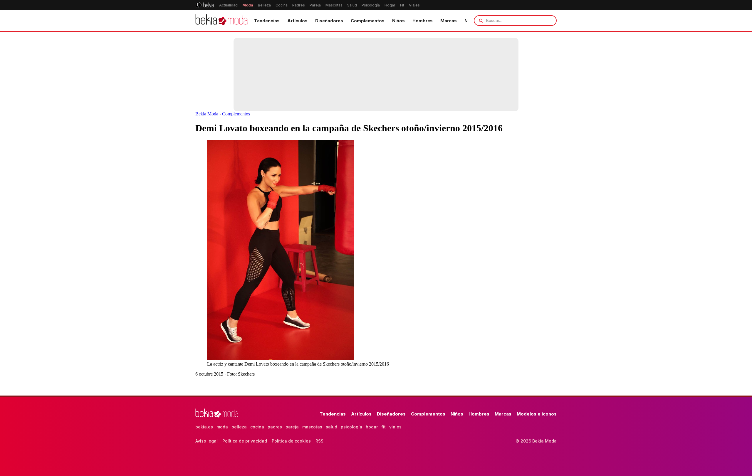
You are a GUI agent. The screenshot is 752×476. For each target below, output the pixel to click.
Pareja (315, 5)
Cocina (282, 5)
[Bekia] (204, 5)
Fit (402, 5)
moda (222, 426)
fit (383, 426)
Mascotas (334, 5)
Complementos (368, 20)
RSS (319, 440)
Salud (352, 5)
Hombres (422, 20)
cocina (257, 426)
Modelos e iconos (537, 414)
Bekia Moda (206, 113)
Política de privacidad (244, 440)
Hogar (390, 5)
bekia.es (204, 426)
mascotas (312, 426)
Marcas (448, 20)
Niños (398, 20)
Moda (247, 5)
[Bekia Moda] (221, 20)
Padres (298, 5)
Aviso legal (206, 440)
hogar (372, 426)
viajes (395, 426)
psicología (351, 426)
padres (275, 426)
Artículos (297, 20)
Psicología (371, 5)
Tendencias (267, 20)
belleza (239, 426)
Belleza (264, 5)
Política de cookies (291, 440)
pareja (292, 426)
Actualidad (228, 5)
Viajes (414, 5)
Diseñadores (329, 20)
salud (331, 426)
